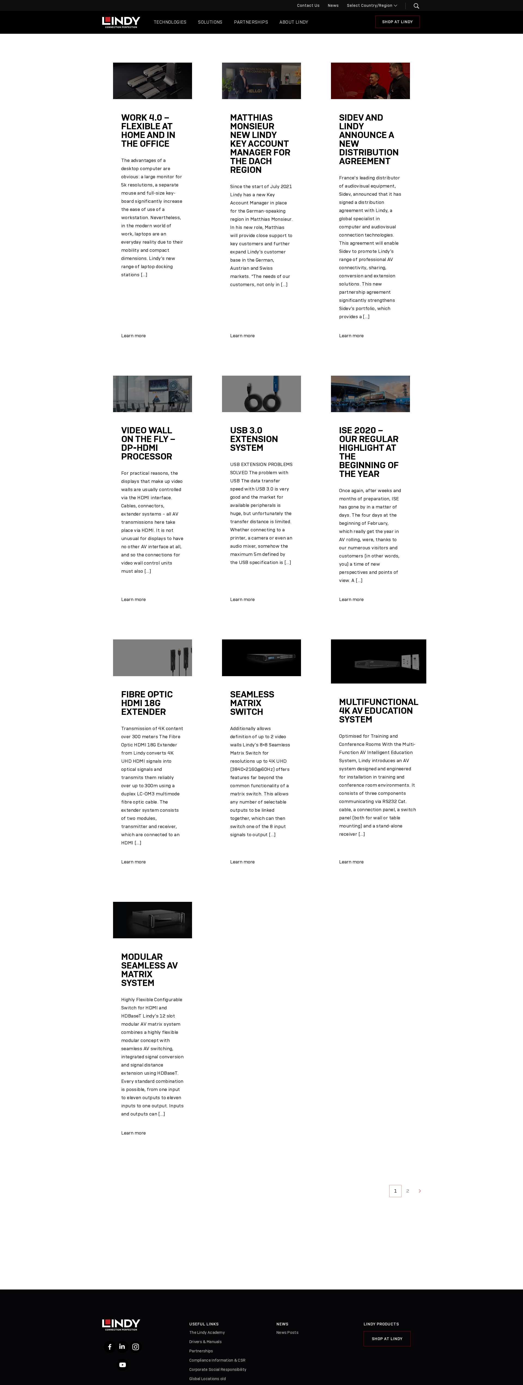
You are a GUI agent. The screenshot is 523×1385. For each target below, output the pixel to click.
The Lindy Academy (207, 1332)
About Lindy (293, 22)
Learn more (133, 336)
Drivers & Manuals (205, 1341)
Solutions (210, 22)
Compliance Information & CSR (217, 1360)
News (333, 5)
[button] (413, 6)
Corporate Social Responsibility (217, 1369)
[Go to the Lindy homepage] (121, 22)
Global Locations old (207, 1378)
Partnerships (251, 22)
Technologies (170, 22)
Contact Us (308, 5)
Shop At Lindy (397, 21)
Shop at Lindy (387, 1338)
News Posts (287, 1332)
